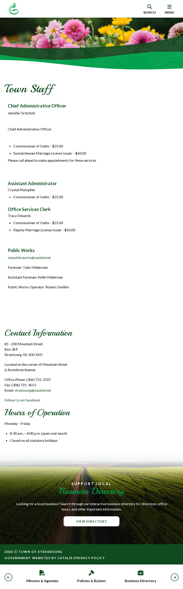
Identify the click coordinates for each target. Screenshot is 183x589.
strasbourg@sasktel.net (33, 390)
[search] (149, 9)
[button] (8, 577)
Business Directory (140, 581)
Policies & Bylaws (91, 581)
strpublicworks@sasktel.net (29, 257)
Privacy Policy (89, 558)
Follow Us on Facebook (22, 400)
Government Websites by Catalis (38, 558)
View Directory (91, 521)
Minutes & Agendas (42, 581)
